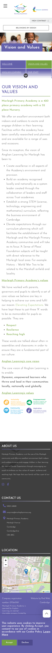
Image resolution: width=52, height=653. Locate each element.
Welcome (7, 64)
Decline (25, 642)
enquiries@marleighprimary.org (19, 512)
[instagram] (4, 485)
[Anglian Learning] (40, 9)
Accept (9, 642)
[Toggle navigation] (5, 5)
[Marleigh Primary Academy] (20, 9)
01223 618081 (11, 506)
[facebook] (9, 485)
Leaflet (47, 591)
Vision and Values (38, 64)
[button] (26, 572)
